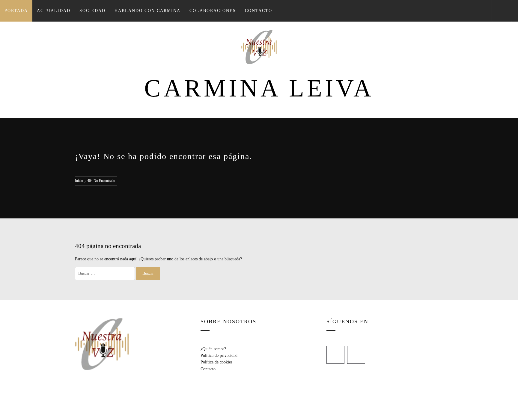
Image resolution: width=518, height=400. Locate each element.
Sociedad (92, 10)
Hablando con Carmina (147, 10)
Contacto (258, 10)
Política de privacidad (219, 355)
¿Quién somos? (213, 349)
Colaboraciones (212, 10)
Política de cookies (216, 362)
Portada (16, 10)
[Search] (502, 11)
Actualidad (53, 10)
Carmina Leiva (259, 88)
